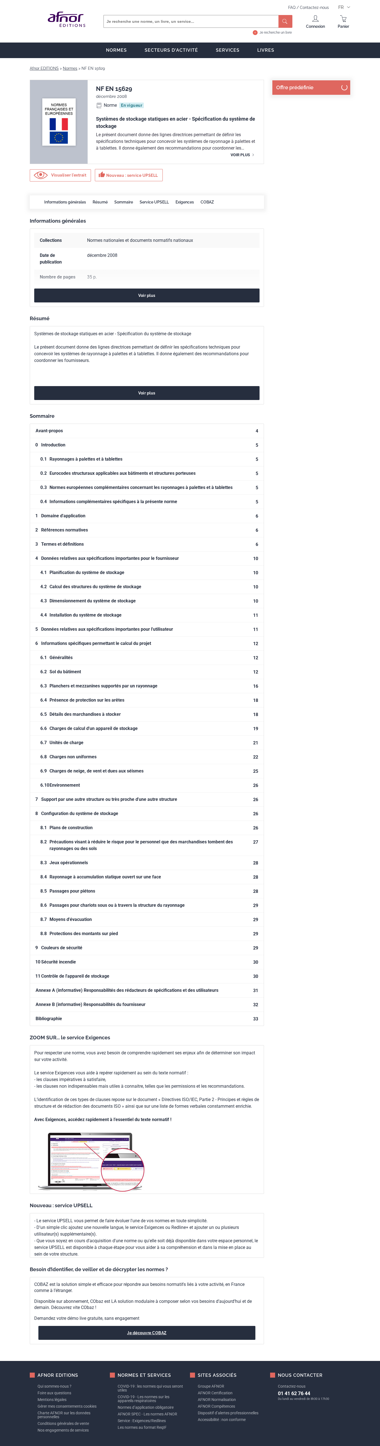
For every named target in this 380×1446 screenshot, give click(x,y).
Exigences (185, 202)
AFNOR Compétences (216, 1406)
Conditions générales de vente (63, 1423)
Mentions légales (52, 1399)
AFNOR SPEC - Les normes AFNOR (147, 1414)
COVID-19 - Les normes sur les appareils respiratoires (143, 1399)
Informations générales (65, 202)
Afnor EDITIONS (44, 68)
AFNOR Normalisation (217, 1399)
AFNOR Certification (215, 1393)
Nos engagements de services (63, 1430)
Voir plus (241, 155)
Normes (116, 50)
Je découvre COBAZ (147, 1333)
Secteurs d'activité (171, 50)
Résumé (100, 202)
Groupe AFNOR (211, 1386)
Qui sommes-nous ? (54, 1386)
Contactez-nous (314, 7)
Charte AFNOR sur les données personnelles (64, 1415)
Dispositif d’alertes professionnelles (228, 1413)
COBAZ (207, 202)
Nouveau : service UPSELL (128, 174)
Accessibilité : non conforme (222, 1419)
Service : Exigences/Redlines (142, 1420)
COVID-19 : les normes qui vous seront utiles (150, 1388)
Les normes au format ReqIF (142, 1427)
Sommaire (123, 202)
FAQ (292, 7)
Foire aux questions (54, 1393)
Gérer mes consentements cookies (67, 1406)
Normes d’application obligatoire (146, 1407)
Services (228, 50)
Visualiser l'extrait (68, 175)
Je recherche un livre (276, 32)
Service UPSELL (154, 202)
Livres (265, 50)
